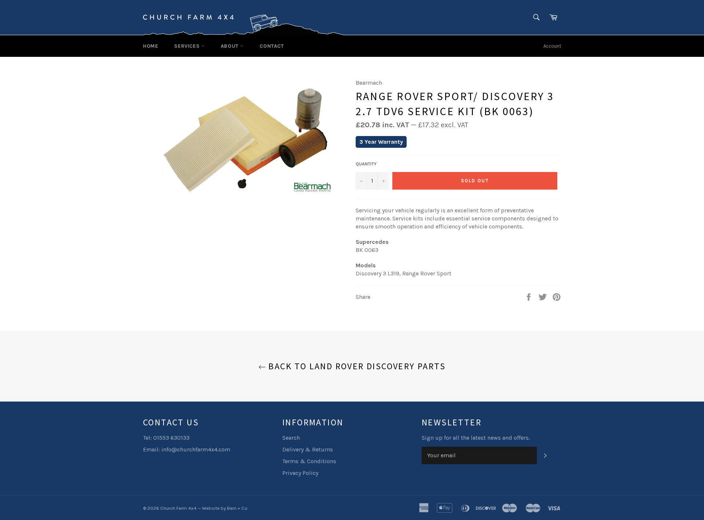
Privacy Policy (300, 472)
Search (291, 437)
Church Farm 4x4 (178, 508)
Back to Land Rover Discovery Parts (355, 366)
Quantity (366, 163)
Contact (272, 46)
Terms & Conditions (309, 461)
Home (150, 46)
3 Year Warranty (381, 141)
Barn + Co (237, 508)
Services (187, 46)
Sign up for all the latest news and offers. (476, 437)
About (231, 46)
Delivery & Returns (307, 449)
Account (552, 46)
